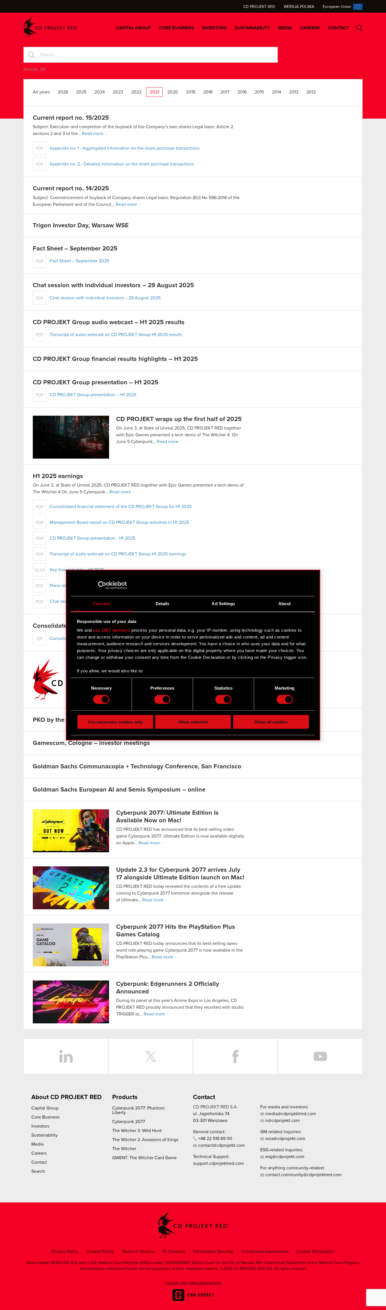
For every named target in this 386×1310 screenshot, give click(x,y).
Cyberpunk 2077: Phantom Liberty (138, 1110)
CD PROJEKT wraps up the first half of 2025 (179, 419)
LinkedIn (66, 1056)
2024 (99, 92)
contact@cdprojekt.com (221, 1145)
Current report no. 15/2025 (71, 118)
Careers (310, 28)
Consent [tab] (101, 603)
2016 (242, 92)
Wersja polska (299, 7)
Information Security (213, 1251)
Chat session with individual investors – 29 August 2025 (113, 285)
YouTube (320, 1056)
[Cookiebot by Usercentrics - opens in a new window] (102, 585)
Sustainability (252, 28)
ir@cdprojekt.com (282, 1120)
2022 (136, 92)
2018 (207, 92)
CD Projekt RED (259, 7)
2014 (276, 92)
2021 (154, 92)
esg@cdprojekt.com (284, 1156)
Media (285, 28)
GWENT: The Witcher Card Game (144, 1158)
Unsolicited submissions (265, 1251)
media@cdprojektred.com (290, 1113)
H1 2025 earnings (58, 476)
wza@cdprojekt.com (284, 1138)
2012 (311, 92)
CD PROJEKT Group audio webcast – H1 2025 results (109, 322)
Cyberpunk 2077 (128, 1121)
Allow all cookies (271, 721)
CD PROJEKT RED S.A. (215, 1107)
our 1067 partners (111, 630)
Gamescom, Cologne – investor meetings (91, 743)
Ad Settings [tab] (223, 603)
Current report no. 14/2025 (71, 189)
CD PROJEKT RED (50, 27)
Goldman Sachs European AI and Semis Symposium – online (119, 790)
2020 (172, 92)
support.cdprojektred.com (218, 1163)
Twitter (150, 1056)
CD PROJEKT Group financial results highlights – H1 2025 (115, 359)
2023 (118, 92)
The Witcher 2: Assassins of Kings (145, 1139)
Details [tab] (163, 603)
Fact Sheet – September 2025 (75, 249)
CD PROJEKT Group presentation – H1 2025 (95, 383)
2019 (190, 92)
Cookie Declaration (316, 1251)
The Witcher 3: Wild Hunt (137, 1130)
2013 (293, 92)
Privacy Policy (65, 1251)
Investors (214, 28)
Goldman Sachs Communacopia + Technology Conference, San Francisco (137, 767)
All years (41, 92)
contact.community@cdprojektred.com (303, 1174)
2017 (224, 92)
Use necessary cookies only (115, 721)
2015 (259, 92)
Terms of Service (138, 1251)
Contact (338, 28)
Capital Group (133, 28)
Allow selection (193, 721)
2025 (81, 92)
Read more (92, 133)
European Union (337, 7)
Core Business (176, 28)
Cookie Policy (100, 1251)
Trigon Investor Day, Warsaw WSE (81, 226)
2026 (63, 92)
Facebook (235, 1056)
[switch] (162, 699)
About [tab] (284, 603)
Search (359, 28)
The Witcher (124, 1148)
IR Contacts (173, 1251)
